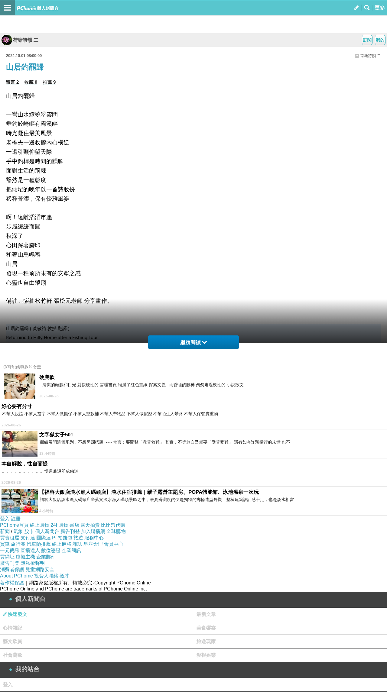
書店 (74, 525)
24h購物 (59, 525)
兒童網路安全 (39, 569)
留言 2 (12, 82)
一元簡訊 (9, 550)
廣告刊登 (70, 531)
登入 (5, 518)
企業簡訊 (71, 550)
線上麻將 (61, 544)
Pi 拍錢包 (62, 537)
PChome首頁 (14, 525)
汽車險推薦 (39, 544)
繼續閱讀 (190, 342)
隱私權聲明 (33, 563)
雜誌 (77, 544)
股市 (29, 531)
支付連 (28, 537)
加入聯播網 (93, 531)
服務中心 (94, 537)
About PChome (16, 575)
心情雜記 (12, 627)
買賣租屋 (9, 537)
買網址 (7, 556)
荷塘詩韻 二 (25, 40)
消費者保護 (12, 569)
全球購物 (116, 531)
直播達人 (30, 550)
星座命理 (93, 544)
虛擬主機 (25, 556)
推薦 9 (49, 82)
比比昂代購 (113, 525)
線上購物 (39, 525)
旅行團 (18, 544)
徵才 (64, 575)
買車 (5, 544)
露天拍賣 (90, 525)
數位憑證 (50, 550)
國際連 (43, 537)
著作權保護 (12, 582)
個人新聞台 (47, 531)
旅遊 (78, 537)
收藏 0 (30, 82)
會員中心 (113, 544)
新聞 (5, 531)
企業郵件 (46, 556)
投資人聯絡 (46, 575)
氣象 (18, 531)
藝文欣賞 (12, 641)
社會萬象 (12, 655)
